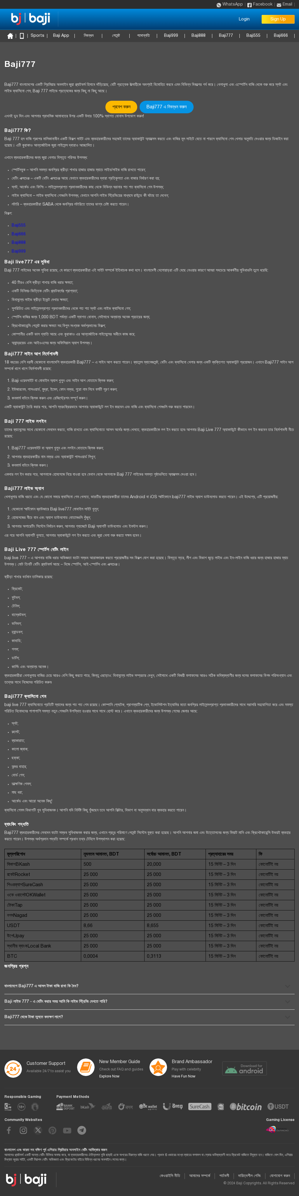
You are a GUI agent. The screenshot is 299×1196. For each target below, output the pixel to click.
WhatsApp (232, 4)
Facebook (262, 4)
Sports (37, 36)
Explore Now (109, 1076)
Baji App (61, 36)
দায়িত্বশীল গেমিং (249, 1176)
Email (287, 4)
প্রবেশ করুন (121, 107)
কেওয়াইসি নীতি (170, 1176)
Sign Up (278, 19)
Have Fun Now (183, 1076)
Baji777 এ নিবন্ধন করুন (166, 107)
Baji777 (226, 36)
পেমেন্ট (116, 36)
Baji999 (171, 36)
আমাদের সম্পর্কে (199, 1176)
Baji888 (199, 36)
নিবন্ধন (88, 36)
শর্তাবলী (224, 1176)
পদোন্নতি (143, 36)
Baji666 (281, 36)
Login (244, 19)
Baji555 (253, 36)
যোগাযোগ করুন (280, 1176)
